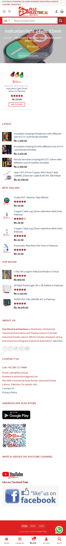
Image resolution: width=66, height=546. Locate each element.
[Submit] (61, 21)
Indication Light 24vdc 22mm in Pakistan (16, 89)
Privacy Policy (9, 392)
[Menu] (4, 11)
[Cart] (62, 11)
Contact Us (8, 388)
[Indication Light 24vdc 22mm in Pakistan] (16, 75)
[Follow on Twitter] (16, 348)
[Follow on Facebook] (5, 348)
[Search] (9, 11)
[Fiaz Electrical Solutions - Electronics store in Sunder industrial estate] (33, 11)
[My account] (56, 11)
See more (57, 340)
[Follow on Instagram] (10, 348)
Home (7, 37)
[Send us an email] (21, 348)
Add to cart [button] (17, 104)
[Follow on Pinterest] (27, 348)
